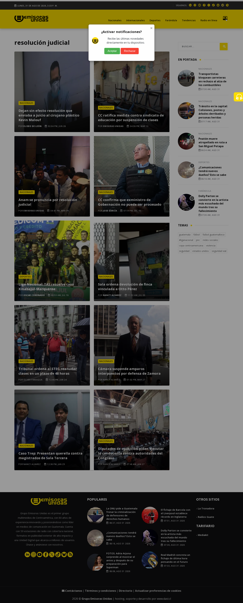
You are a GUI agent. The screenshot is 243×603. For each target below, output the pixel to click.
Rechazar (129, 51)
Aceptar (112, 51)
